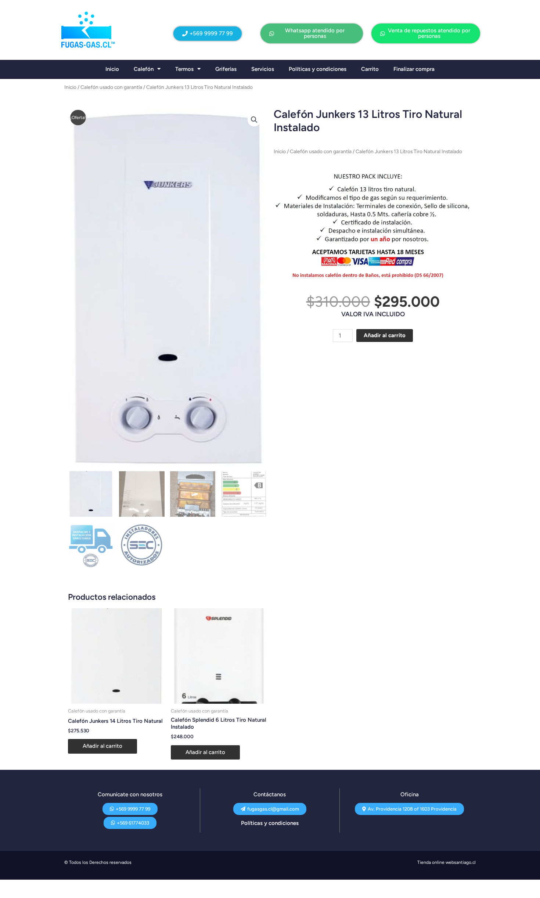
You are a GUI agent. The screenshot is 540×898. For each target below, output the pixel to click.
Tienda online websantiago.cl (446, 862)
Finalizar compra (414, 69)
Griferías (226, 69)
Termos (184, 69)
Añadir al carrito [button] (102, 746)
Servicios (262, 69)
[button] (254, 119)
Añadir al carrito (385, 335)
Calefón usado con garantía (111, 87)
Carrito (370, 69)
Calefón (144, 69)
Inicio (112, 69)
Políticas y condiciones (317, 69)
